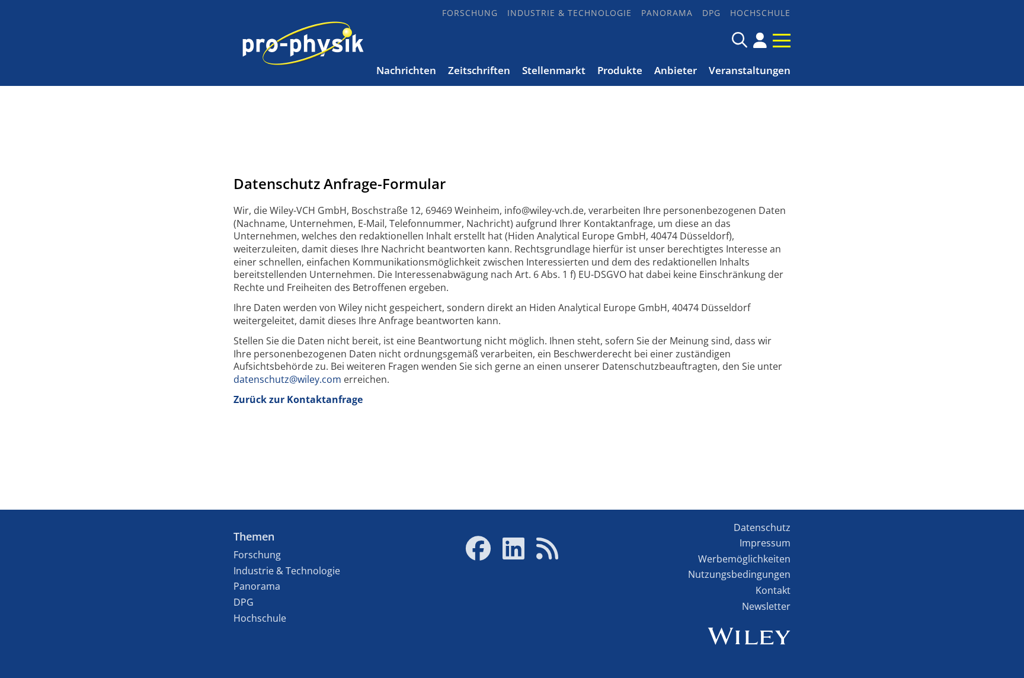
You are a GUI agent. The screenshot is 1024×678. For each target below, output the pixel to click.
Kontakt (773, 590)
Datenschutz (762, 527)
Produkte (619, 70)
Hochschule (760, 12)
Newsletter (766, 606)
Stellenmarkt (553, 70)
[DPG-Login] (760, 40)
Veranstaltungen (750, 70)
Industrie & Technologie (569, 12)
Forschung (470, 12)
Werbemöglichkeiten (744, 558)
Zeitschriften (479, 70)
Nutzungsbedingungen (739, 574)
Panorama (667, 12)
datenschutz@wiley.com (287, 379)
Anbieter (675, 70)
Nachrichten (406, 70)
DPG (711, 12)
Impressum (765, 542)
